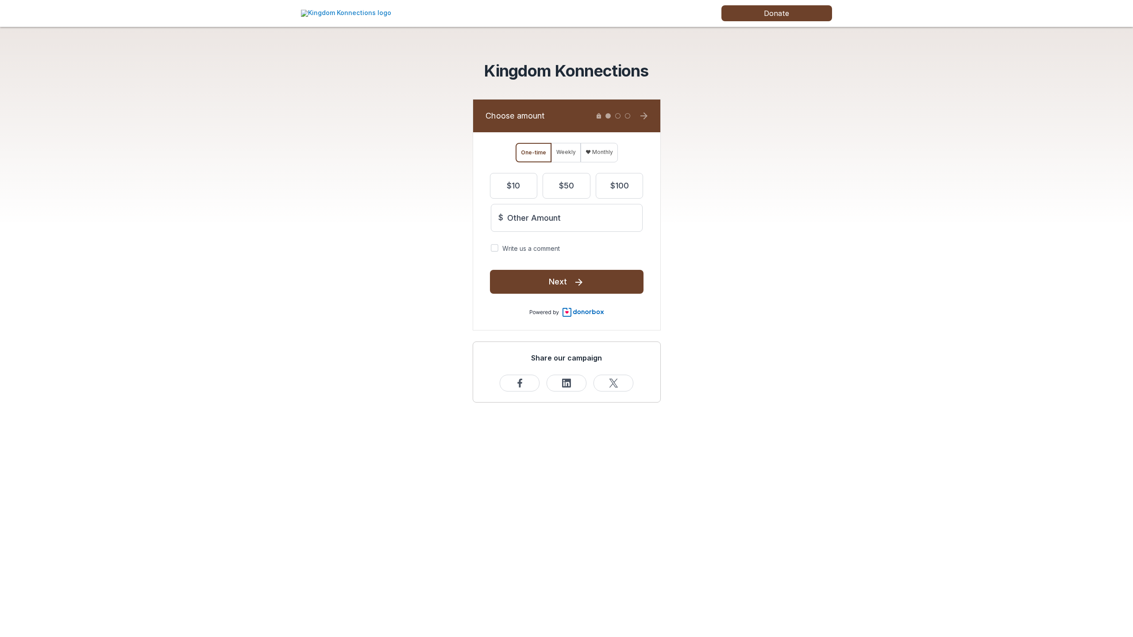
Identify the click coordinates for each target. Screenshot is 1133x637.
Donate (776, 13)
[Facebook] (520, 383)
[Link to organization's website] (346, 12)
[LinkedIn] (566, 383)
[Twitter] (613, 383)
